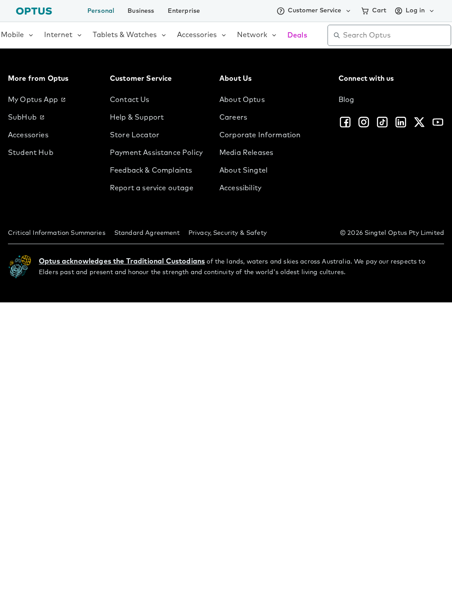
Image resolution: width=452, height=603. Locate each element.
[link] (52, 100)
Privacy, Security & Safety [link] (227, 233)
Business (141, 11)
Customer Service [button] (314, 11)
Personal (100, 11)
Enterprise (184, 11)
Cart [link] (379, 11)
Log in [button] (415, 11)
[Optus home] (34, 11)
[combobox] (395, 35)
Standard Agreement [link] (147, 233)
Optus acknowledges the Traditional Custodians (122, 261)
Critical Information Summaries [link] (56, 233)
